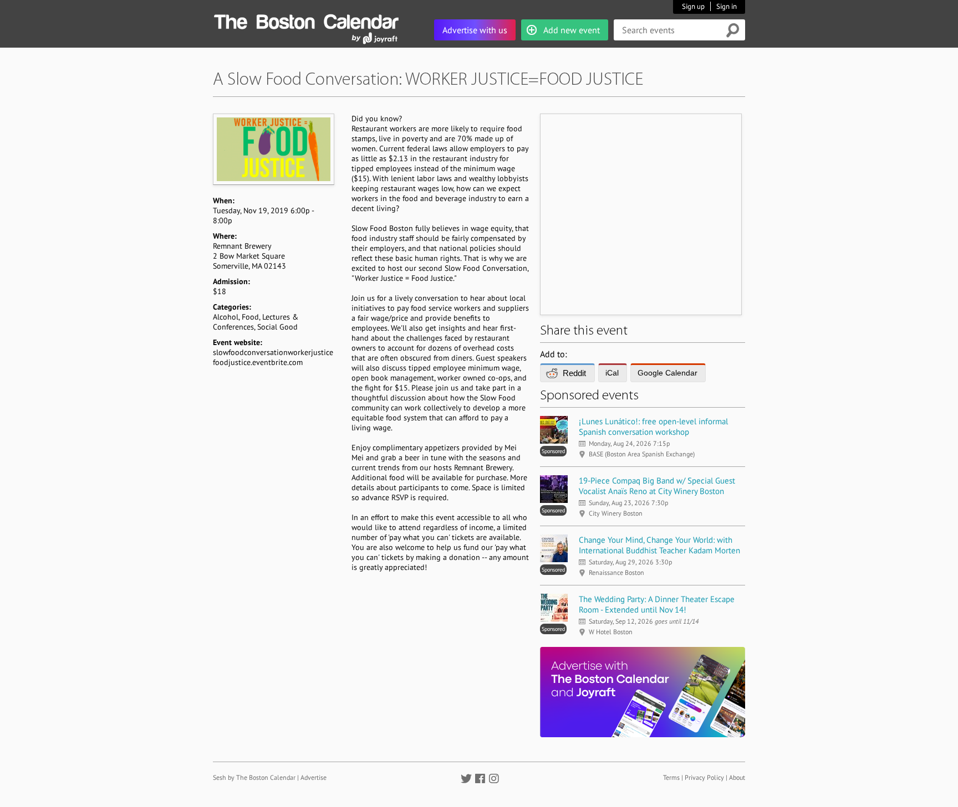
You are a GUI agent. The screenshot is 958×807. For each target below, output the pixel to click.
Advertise (313, 777)
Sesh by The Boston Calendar (254, 777)
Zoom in (273, 149)
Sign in (726, 6)
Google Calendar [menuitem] (667, 372)
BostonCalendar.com (306, 20)
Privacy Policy (704, 777)
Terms (671, 777)
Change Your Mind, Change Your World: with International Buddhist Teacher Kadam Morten (659, 545)
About (737, 777)
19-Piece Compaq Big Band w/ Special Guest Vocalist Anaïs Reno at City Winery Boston (657, 485)
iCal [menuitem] (612, 372)
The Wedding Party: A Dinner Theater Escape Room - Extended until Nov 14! (657, 604)
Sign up (693, 6)
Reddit (574, 373)
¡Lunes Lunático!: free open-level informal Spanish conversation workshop (653, 426)
